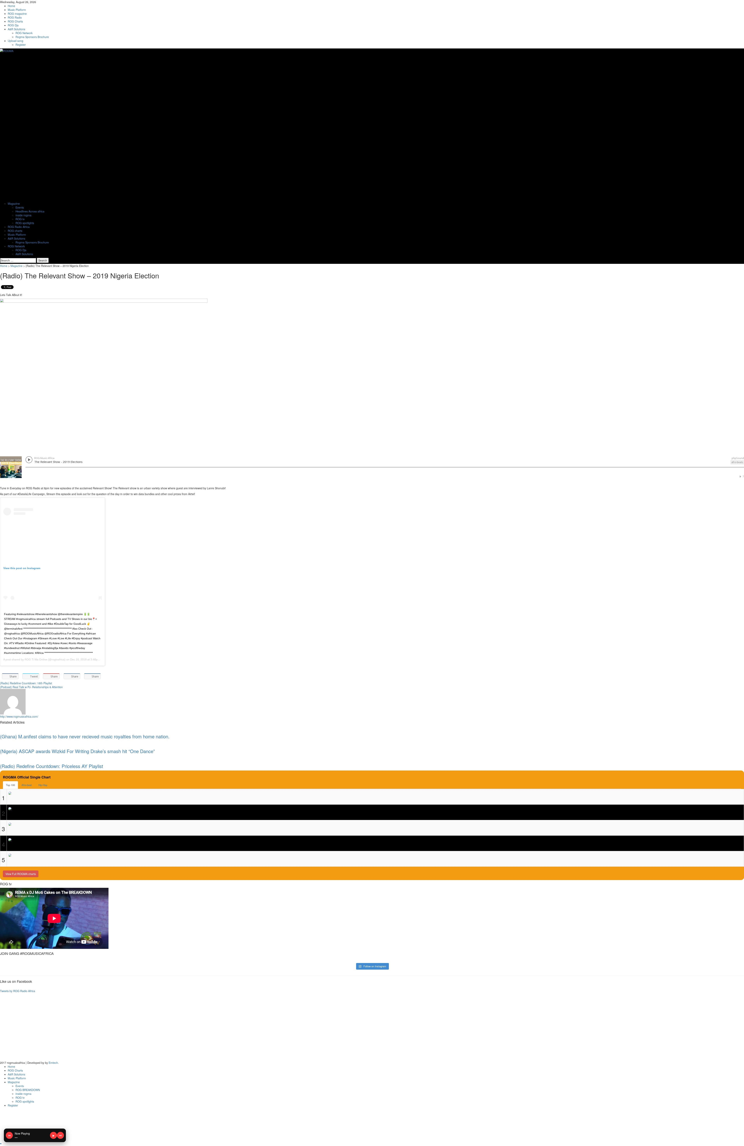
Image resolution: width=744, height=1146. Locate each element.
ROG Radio (15, 17)
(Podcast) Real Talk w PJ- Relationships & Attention (31, 687)
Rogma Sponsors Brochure (32, 37)
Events (20, 207)
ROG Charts (15, 21)
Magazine (14, 203)
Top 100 (10, 785)
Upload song (15, 41)
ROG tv (20, 219)
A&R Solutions (16, 29)
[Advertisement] (116, 1028)
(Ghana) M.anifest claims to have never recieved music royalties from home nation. (85, 736)
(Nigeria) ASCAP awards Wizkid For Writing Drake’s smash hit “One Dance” (77, 751)
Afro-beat (27, 785)
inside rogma (23, 215)
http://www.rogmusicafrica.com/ (19, 716)
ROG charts (15, 231)
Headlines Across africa (30, 211)
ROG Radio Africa (19, 227)
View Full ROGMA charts (20, 874)
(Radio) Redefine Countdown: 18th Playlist (26, 683)
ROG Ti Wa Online (36, 659)
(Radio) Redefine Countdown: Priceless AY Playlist (51, 766)
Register (21, 45)
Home (11, 6)
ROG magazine (17, 14)
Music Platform (17, 10)
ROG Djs (13, 25)
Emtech (53, 1063)
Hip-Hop (42, 785)
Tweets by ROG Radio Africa (17, 991)
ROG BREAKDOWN (28, 1090)
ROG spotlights (25, 223)
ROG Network (24, 33)
